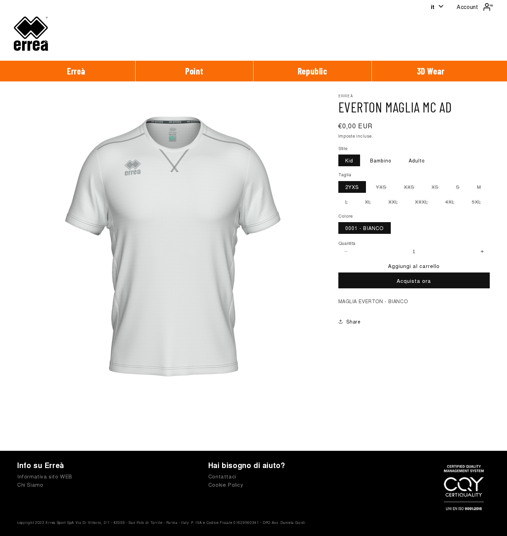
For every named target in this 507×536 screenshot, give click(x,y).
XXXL (425, 203)
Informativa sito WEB (44, 476)
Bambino (380, 160)
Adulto (417, 160)
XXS (412, 188)
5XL (480, 203)
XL (371, 203)
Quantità (347, 243)
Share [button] (353, 321)
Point (194, 71)
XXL (396, 203)
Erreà (76, 71)
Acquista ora (414, 280)
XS (438, 188)
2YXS (352, 186)
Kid (349, 160)
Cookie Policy (225, 484)
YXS (385, 188)
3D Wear (431, 71)
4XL (453, 203)
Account (467, 7)
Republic (312, 71)
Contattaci (222, 476)
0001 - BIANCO (364, 228)
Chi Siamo (30, 484)
